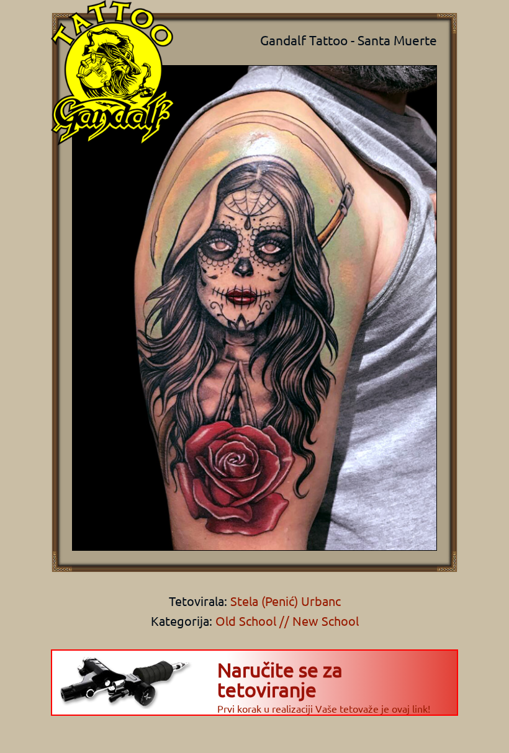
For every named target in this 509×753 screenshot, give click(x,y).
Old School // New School (287, 620)
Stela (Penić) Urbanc (284, 600)
